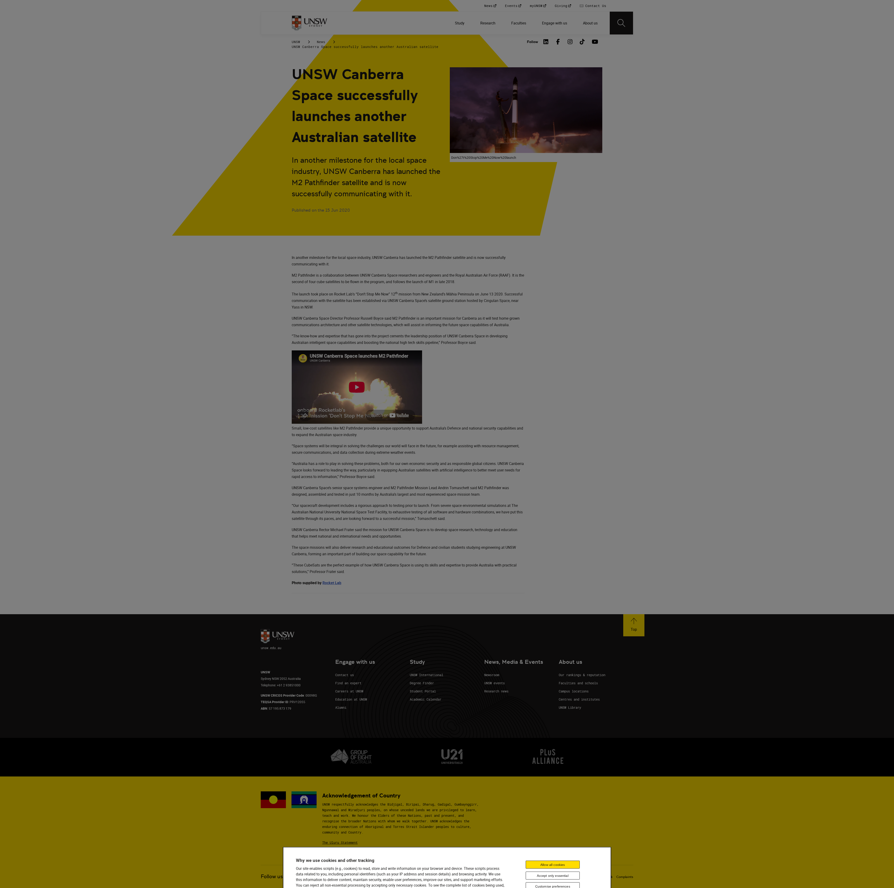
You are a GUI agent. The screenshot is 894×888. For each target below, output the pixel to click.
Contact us (344, 675)
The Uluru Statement (340, 842)
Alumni (340, 707)
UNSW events (494, 683)
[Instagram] (570, 41)
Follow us (272, 876)
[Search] (621, 23)
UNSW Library (570, 707)
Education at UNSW (351, 699)
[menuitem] (460, 23)
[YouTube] (594, 41)
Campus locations (574, 691)
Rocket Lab (331, 582)
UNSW (296, 42)
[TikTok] (582, 41)
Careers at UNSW (349, 691)
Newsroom (491, 675)
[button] (633, 625)
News (321, 42)
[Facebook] (558, 41)
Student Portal (423, 691)
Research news (496, 691)
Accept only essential (553, 875)
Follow (532, 42)
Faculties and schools (578, 683)
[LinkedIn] (546, 41)
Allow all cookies (552, 864)
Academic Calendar (425, 699)
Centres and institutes (579, 699)
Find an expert (348, 683)
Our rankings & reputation (582, 675)
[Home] (309, 23)
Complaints (624, 877)
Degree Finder (422, 683)
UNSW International (426, 675)
